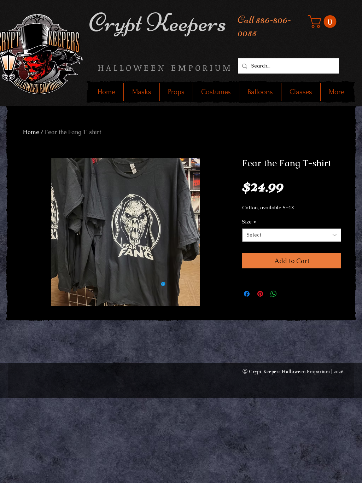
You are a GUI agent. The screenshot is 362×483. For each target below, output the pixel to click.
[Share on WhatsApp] (273, 294)
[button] (323, 21)
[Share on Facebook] (247, 294)
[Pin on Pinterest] (260, 294)
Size (249, 222)
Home (31, 132)
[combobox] (291, 235)
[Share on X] (287, 294)
